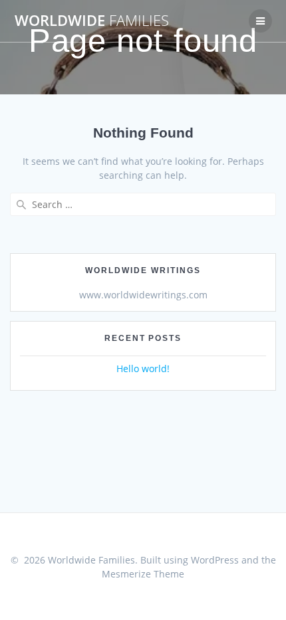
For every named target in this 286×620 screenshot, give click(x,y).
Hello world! (143, 368)
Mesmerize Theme (143, 574)
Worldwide (92, 20)
